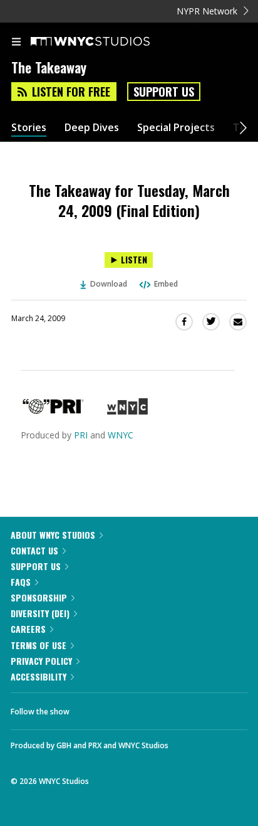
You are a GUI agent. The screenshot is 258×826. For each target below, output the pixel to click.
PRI (81, 435)
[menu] (16, 42)
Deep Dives (91, 128)
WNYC (120, 435)
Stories (28, 128)
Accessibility (38, 676)
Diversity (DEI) (40, 613)
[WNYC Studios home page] (106, 42)
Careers (28, 628)
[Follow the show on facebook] (91, 708)
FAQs (21, 581)
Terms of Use (38, 645)
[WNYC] (127, 411)
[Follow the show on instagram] (159, 708)
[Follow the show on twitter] (126, 708)
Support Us (163, 91)
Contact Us (34, 550)
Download (108, 283)
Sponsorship (39, 597)
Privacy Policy (41, 660)
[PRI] (53, 411)
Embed (166, 283)
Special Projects (176, 128)
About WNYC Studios (53, 534)
